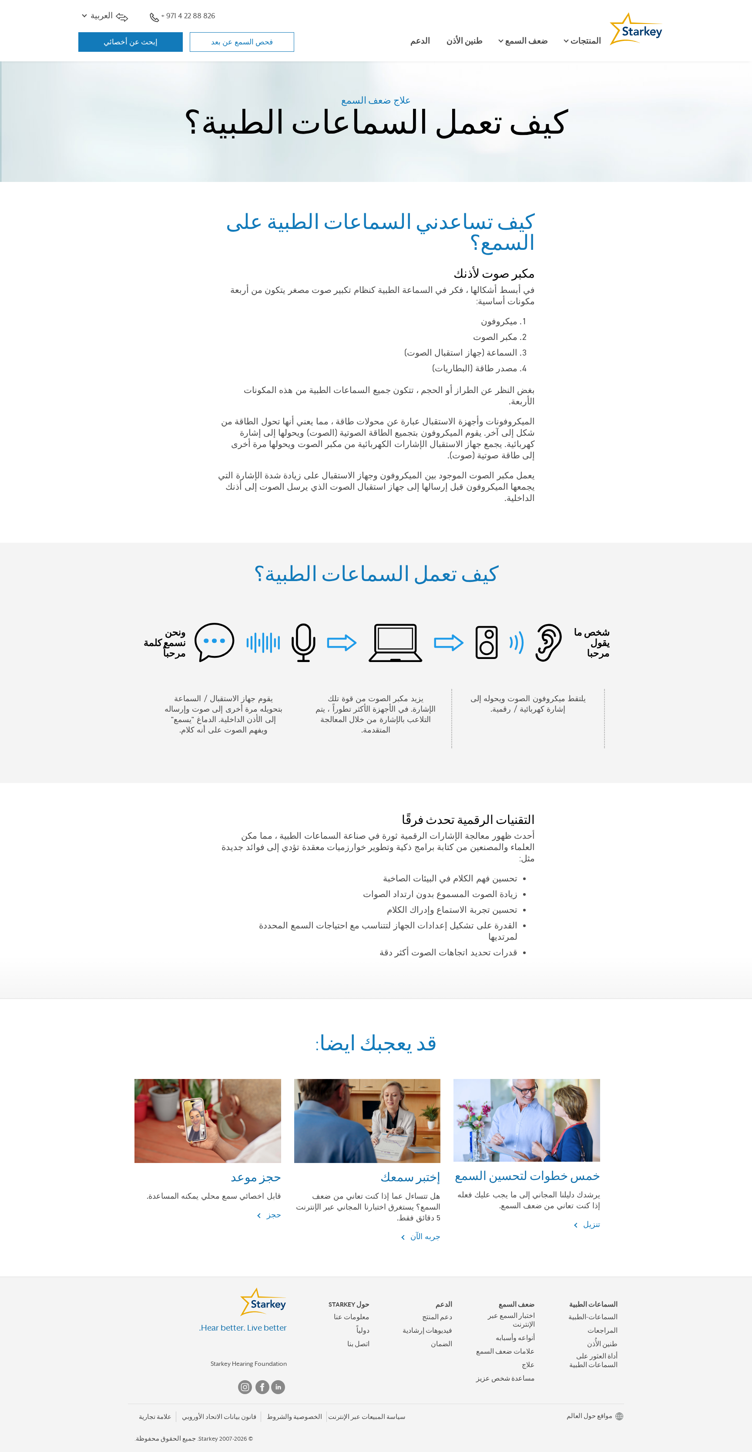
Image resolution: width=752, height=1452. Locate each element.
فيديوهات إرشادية (427, 1330)
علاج (528, 1364)
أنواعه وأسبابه (515, 1337)
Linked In (278, 1387)
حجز (272, 1215)
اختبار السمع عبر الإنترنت (511, 1320)
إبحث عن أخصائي (131, 42)
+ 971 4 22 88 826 (188, 16)
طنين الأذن (464, 41)
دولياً (362, 1330)
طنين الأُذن (602, 1344)
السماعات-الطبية (593, 1317)
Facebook (262, 1387)
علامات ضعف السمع (505, 1351)
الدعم (420, 41)
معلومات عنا (351, 1317)
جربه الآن (424, 1236)
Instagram (245, 1387)
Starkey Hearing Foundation (249, 1363)
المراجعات (603, 1330)
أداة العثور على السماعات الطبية (593, 1360)
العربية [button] (101, 16)
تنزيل (590, 1224)
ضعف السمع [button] (526, 41)
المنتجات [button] (586, 41)
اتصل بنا (358, 1344)
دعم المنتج (437, 1317)
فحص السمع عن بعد (242, 42)
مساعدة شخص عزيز (505, 1378)
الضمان (441, 1344)
